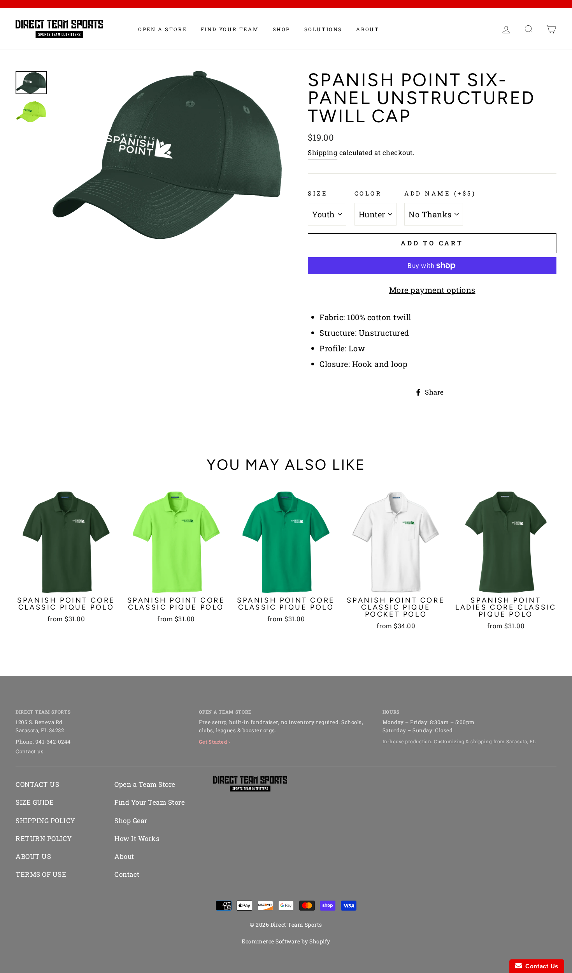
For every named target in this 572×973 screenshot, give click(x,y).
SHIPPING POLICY (45, 820)
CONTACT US (37, 784)
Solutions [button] (323, 29)
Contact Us (540, 966)
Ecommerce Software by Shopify (286, 941)
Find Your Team (230, 29)
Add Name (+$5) (440, 193)
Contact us (30, 751)
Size (318, 193)
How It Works (136, 838)
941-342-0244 (53, 741)
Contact (127, 874)
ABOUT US (33, 856)
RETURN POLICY (44, 838)
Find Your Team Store (149, 802)
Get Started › (214, 742)
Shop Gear (130, 820)
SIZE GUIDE (35, 802)
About (367, 29)
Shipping (322, 152)
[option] (167, 155)
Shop (281, 29)
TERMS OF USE (41, 874)
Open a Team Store (144, 784)
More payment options (432, 290)
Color (368, 193)
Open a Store (162, 29)
